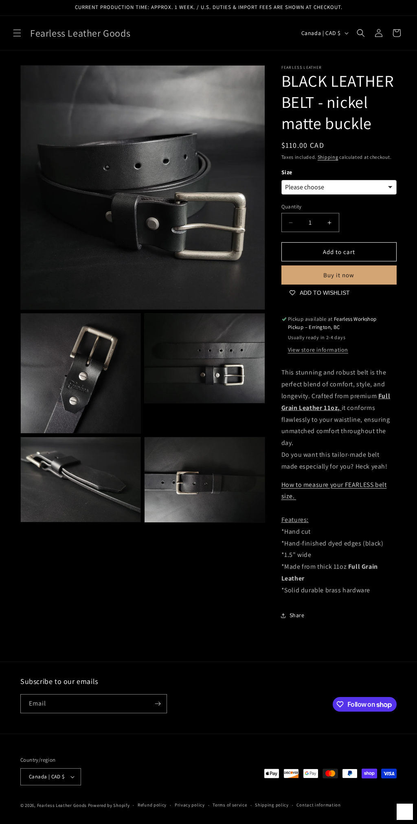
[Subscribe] (158, 703)
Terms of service (230, 805)
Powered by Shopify (109, 805)
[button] (17, 33)
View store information (318, 349)
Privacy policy (190, 805)
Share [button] (297, 615)
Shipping (328, 157)
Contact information (318, 805)
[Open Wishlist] (405, 812)
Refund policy (152, 805)
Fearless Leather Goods (62, 805)
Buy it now (338, 275)
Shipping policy (272, 805)
